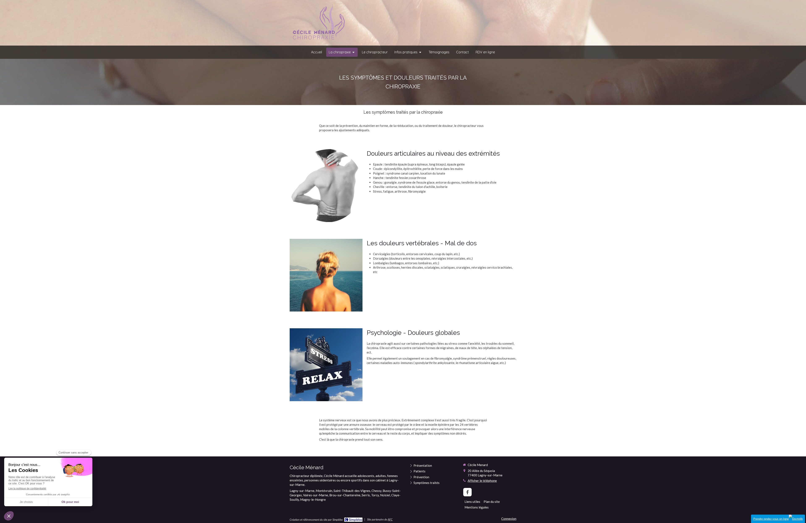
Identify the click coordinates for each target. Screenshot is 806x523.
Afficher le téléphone (482, 480)
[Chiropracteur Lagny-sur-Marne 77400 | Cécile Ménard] (318, 23)
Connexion (508, 518)
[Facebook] (467, 492)
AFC (390, 519)
